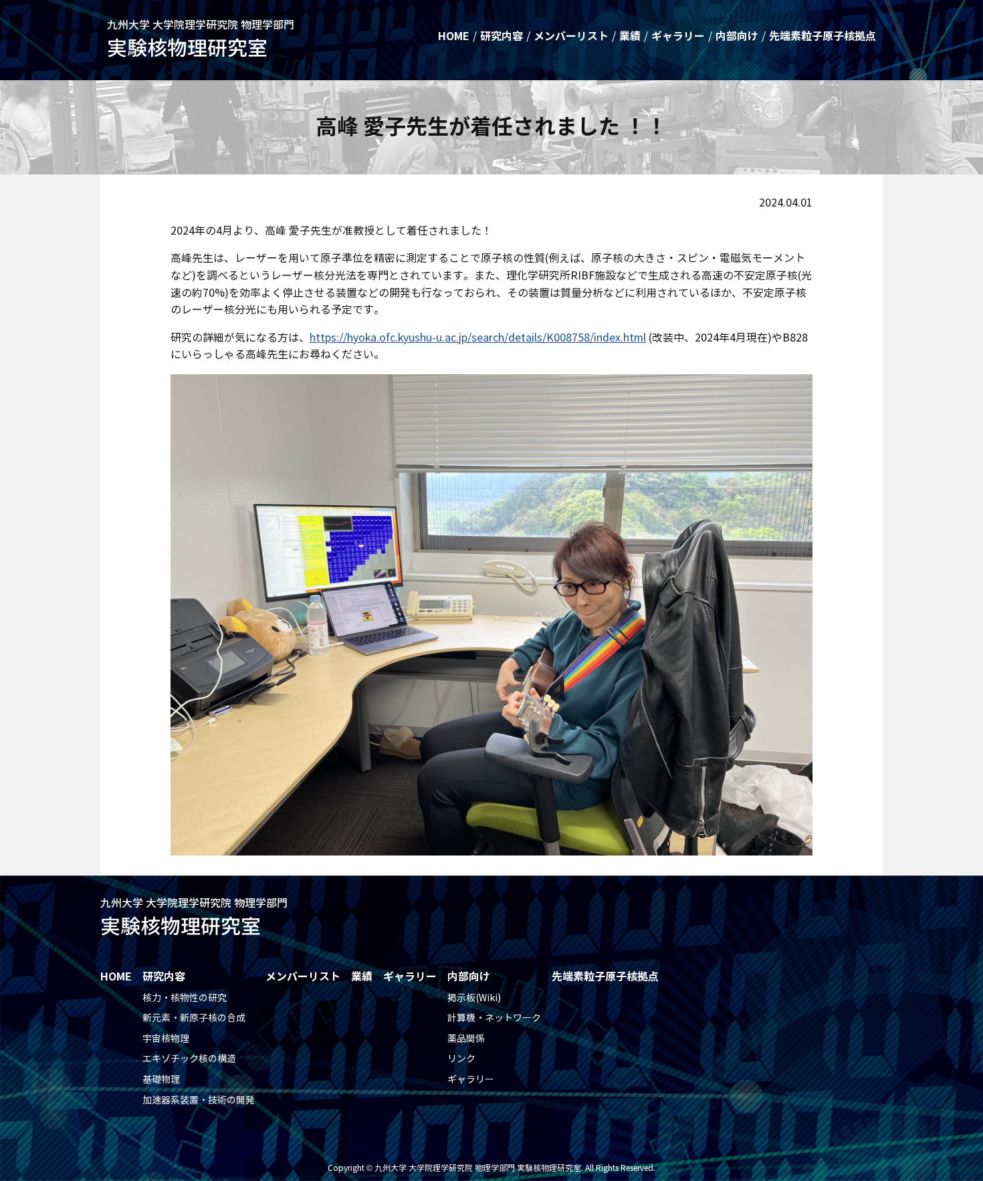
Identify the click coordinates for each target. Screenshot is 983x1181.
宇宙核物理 (165, 1039)
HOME (453, 36)
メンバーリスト (571, 36)
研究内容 (501, 36)
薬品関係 (466, 1039)
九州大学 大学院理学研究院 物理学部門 (200, 40)
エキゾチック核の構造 (189, 1059)
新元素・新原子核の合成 (193, 1018)
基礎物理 (161, 1079)
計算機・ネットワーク (494, 1018)
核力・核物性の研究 (184, 998)
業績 (630, 36)
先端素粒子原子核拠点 (822, 36)
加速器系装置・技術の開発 (198, 1100)
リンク (461, 1059)
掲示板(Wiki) (474, 998)
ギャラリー (678, 36)
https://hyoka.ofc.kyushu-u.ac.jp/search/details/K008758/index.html (478, 338)
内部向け (737, 36)
